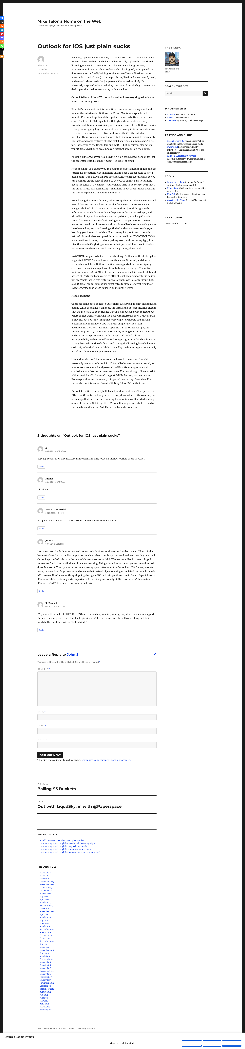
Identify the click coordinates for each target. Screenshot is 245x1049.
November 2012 (47, 983)
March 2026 (45, 873)
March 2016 (45, 956)
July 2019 (44, 920)
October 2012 (45, 986)
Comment (43, 669)
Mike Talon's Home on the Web (69, 21)
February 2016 (46, 959)
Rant (39, 73)
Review (46, 73)
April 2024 (44, 899)
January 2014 (45, 974)
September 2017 (47, 941)
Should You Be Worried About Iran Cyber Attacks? (62, 840)
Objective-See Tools (176, 200)
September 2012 (47, 989)
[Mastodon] (2, 38)
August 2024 (45, 893)
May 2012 (44, 1001)
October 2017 (45, 938)
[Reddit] (2, 26)
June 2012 (44, 998)
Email (41, 726)
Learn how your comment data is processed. (106, 760)
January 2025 (46, 879)
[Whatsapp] (2, 46)
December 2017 (47, 935)
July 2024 (44, 896)
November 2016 (47, 950)
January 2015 (45, 968)
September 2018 (47, 929)
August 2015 (45, 965)
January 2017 (45, 947)
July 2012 (44, 995)
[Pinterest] (2, 34)
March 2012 (45, 1007)
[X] (2, 22)
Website (42, 739)
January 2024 (46, 908)
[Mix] (2, 42)
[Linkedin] (2, 30)
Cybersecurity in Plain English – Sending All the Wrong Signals (68, 843)
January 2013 (45, 980)
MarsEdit (171, 194)
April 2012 (44, 1004)
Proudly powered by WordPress (82, 1028)
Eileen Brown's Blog (176, 141)
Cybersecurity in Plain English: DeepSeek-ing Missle (63, 846)
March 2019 (45, 926)
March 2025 (45, 876)
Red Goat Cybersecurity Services (181, 156)
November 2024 (47, 885)
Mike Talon (42, 65)
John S (72, 654)
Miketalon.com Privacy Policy (123, 1043)
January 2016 (45, 962)
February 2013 (46, 977)
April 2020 (44, 914)
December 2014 (47, 971)
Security (54, 73)
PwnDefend (172, 147)
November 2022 (47, 911)
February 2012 (46, 1010)
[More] (2, 56)
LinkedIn (171, 114)
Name (41, 712)
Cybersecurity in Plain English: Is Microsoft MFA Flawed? (65, 849)
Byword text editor (175, 182)
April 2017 (44, 944)
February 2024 (46, 905)
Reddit (170, 117)
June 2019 (44, 923)
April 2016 (44, 953)
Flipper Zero (172, 188)
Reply (41, 466)
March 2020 (45, 917)
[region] (122, 1041)
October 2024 (46, 887)
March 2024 (45, 902)
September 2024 (47, 890)
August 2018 (45, 932)
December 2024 (47, 882)
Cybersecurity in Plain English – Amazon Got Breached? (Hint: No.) (70, 852)
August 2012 (45, 992)
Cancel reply (155, 654)
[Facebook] (2, 18)
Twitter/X (171, 120)
